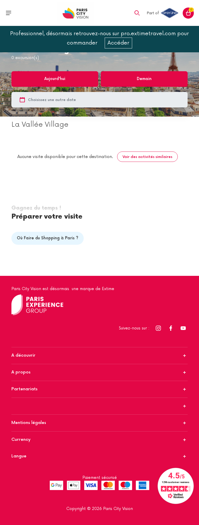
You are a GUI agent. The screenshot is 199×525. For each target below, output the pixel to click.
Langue (18, 456)
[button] (137, 13)
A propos (21, 372)
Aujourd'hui (54, 78)
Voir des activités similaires (147, 157)
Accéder (118, 43)
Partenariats (24, 389)
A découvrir (23, 355)
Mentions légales (28, 422)
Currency (21, 439)
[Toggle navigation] (8, 13)
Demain (144, 78)
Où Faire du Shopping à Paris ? (47, 238)
